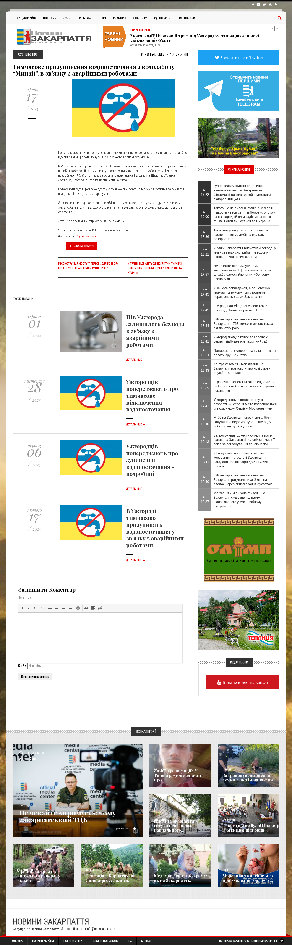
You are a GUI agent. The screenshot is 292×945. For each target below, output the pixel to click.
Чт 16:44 (205, 323)
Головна (17, 940)
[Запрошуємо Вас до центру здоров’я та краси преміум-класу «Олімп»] (239, 549)
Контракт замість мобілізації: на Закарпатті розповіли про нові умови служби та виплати (242, 368)
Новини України (43, 940)
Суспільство (163, 18)
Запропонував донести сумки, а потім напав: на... (249, 778)
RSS (130, 940)
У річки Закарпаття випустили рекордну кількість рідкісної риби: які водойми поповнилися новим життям (245, 252)
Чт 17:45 (205, 292)
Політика (49, 18)
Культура (84, 18)
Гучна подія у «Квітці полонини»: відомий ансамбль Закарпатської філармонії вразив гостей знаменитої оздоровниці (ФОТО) (242, 192)
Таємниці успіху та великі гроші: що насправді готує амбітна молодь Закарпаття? (241, 234)
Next (277, 28)
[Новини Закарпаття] (57, 36)
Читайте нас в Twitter (241, 57)
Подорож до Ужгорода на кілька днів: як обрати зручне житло (245, 353)
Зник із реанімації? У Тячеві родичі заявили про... (177, 775)
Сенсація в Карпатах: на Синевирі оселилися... (111, 878)
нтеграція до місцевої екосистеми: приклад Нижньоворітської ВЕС (240, 308)
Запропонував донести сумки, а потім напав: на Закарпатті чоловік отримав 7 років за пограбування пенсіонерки (244, 439)
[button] (22, 608)
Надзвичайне (26, 18)
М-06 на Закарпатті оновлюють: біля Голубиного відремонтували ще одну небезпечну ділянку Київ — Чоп (242, 422)
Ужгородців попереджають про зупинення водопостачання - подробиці (152, 459)
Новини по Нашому (105, 940)
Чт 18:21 (205, 252)
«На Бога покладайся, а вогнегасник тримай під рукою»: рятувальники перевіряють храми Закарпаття (242, 292)
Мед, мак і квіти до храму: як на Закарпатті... (180, 878)
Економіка (140, 18)
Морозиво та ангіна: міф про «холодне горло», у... (247, 878)
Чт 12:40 (205, 479)
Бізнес (67, 18)
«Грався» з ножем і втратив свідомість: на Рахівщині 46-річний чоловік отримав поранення (245, 386)
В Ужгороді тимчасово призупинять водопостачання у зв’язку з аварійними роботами (155, 528)
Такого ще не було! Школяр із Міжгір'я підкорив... (250, 828)
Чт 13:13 (205, 439)
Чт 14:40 (205, 422)
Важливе (90, 870)
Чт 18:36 (205, 234)
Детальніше (136, 359)
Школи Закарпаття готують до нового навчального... (174, 825)
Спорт (102, 18)
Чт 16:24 (205, 353)
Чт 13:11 (205, 459)
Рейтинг (182, 54)
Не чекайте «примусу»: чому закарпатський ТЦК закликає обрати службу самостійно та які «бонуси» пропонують (242, 272)
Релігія (158, 870)
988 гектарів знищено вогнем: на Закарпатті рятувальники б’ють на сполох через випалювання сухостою (243, 479)
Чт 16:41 (205, 339)
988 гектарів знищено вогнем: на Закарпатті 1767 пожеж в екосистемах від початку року (243, 323)
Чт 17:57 (205, 272)
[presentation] (22, 608)
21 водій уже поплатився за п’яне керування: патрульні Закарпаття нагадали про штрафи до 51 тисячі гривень (241, 459)
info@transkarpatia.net (101, 929)
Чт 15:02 (205, 386)
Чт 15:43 (205, 368)
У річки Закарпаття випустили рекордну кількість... (38, 875)
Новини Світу (72, 940)
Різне (225, 870)
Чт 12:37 (205, 499)
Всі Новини (187, 18)
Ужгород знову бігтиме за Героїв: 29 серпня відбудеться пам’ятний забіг (241, 339)
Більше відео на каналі (244, 682)
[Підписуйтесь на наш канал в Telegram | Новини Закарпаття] (238, 90)
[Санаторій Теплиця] (238, 619)
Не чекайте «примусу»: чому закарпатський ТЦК (67, 816)
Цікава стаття (83, 246)
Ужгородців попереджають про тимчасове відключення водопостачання (152, 395)
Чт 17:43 (205, 308)
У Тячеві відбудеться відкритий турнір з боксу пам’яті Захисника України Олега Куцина (155, 268)
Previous (272, 28)
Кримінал (119, 18)
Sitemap (146, 940)
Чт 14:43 (205, 404)
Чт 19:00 (205, 214)
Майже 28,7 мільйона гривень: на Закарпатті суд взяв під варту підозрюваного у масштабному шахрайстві (239, 499)
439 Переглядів (154, 54)
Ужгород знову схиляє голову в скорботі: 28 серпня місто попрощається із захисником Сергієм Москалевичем (245, 404)
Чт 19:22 (205, 192)
